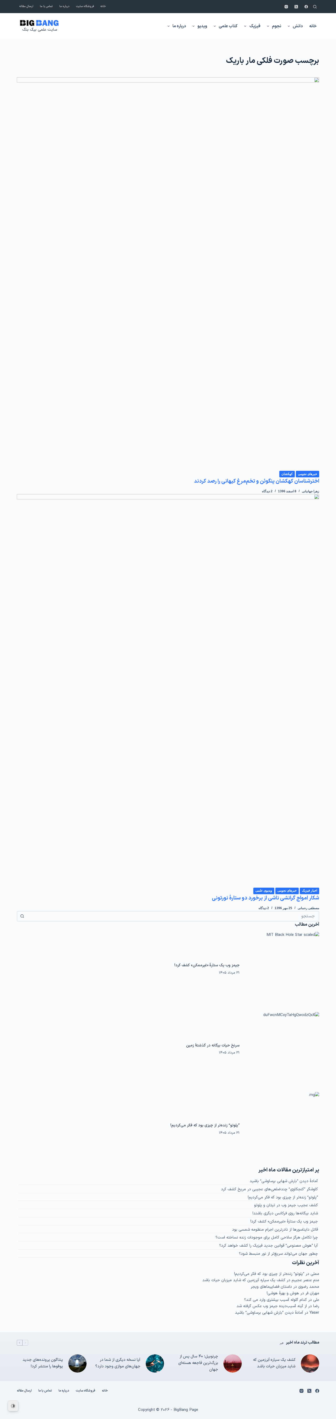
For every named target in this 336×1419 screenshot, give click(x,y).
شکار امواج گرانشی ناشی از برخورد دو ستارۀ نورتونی (265, 898)
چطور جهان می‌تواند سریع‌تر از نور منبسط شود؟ (278, 1254)
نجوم (276, 26)
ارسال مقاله (26, 6)
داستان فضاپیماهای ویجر (271, 1287)
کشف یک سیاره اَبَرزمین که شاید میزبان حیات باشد (243, 1280)
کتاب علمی (228, 26)
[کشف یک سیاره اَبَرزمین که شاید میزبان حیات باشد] (310, 1363)
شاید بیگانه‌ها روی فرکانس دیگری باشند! (285, 1213)
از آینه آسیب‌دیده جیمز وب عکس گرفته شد (272, 1306)
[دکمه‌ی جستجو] (22, 916)
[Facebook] (306, 6)
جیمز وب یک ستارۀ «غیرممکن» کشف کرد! (207, 965)
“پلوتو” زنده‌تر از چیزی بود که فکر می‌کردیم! (205, 1125)
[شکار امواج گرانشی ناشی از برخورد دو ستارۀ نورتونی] (168, 690)
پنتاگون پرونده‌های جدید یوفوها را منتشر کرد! (43, 1363)
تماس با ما (46, 6)
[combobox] (173, 916)
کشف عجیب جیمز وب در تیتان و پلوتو (286, 1205)
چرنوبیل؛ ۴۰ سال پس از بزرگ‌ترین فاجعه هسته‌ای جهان (198, 1363)
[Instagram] (286, 6)
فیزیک (254, 26)
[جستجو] (315, 6)
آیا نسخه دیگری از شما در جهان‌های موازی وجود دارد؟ (117, 1363)
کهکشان (287, 474)
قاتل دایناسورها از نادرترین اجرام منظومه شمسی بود (275, 1230)
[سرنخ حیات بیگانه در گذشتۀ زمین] (282, 1049)
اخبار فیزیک (309, 890)
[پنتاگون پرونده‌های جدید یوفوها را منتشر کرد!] (77, 1363)
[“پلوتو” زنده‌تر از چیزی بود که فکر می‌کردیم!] (282, 1129)
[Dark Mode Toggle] (13, 1406)
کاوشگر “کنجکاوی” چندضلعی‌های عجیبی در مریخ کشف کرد (269, 1189)
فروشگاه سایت (85, 6)
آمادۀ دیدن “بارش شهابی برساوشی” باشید (284, 1181)
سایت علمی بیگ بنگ (39, 30)
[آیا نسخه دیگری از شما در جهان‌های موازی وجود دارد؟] (155, 1363)
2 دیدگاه (267, 491)
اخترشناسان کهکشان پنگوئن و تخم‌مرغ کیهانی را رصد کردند (256, 481)
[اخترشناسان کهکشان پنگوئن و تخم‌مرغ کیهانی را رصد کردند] (168, 273)
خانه (103, 6)
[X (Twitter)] (296, 6)
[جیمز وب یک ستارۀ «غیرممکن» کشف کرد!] (282, 969)
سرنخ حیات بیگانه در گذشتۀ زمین (213, 1045)
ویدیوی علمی (263, 890)
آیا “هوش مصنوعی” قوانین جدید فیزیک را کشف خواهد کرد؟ (268, 1246)
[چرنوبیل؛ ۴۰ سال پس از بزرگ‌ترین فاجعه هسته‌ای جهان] (232, 1363)
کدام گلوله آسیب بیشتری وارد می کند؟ (275, 1300)
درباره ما (64, 6)
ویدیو (202, 26)
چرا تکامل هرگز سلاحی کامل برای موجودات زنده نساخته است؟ (267, 1238)
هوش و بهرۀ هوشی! (283, 1293)
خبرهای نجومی (307, 474)
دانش (298, 26)
